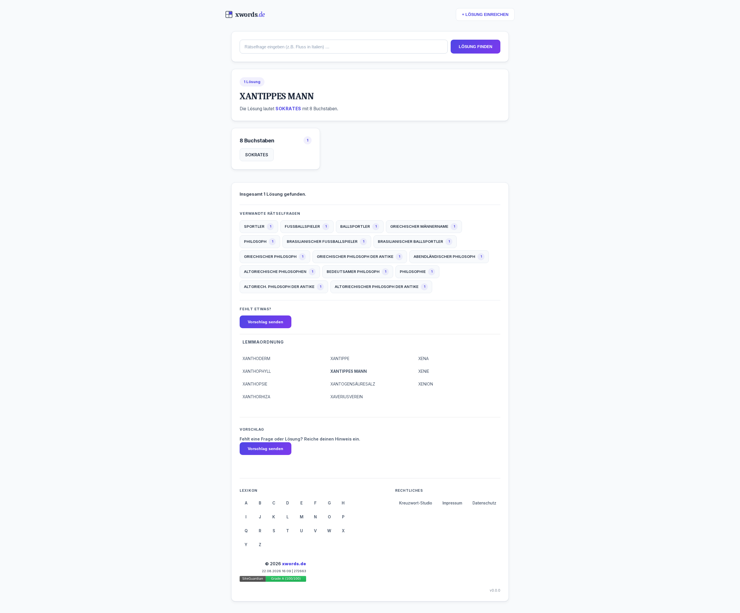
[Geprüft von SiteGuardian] (273, 580)
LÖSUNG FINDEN (475, 46)
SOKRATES (256, 154)
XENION (425, 384)
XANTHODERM (256, 358)
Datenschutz (484, 503)
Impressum (452, 503)
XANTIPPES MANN (348, 371)
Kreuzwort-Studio (415, 503)
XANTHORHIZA (256, 396)
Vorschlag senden (265, 322)
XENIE (423, 371)
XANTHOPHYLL (257, 371)
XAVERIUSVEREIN (346, 396)
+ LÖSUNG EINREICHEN (485, 14)
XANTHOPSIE (255, 384)
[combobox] (344, 47)
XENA (423, 358)
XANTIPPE (339, 358)
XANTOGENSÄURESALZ (352, 384)
